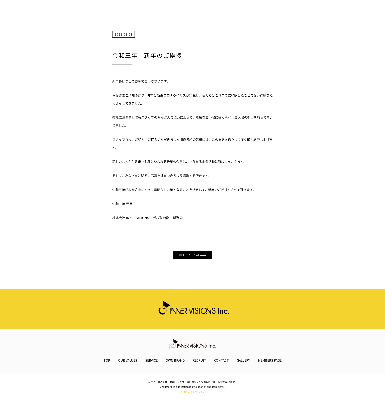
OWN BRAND (175, 360)
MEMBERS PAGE (270, 360)
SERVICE (151, 360)
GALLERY (243, 360)
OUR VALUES (127, 360)
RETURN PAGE (189, 255)
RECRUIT (199, 360)
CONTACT (221, 360)
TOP (106, 360)
